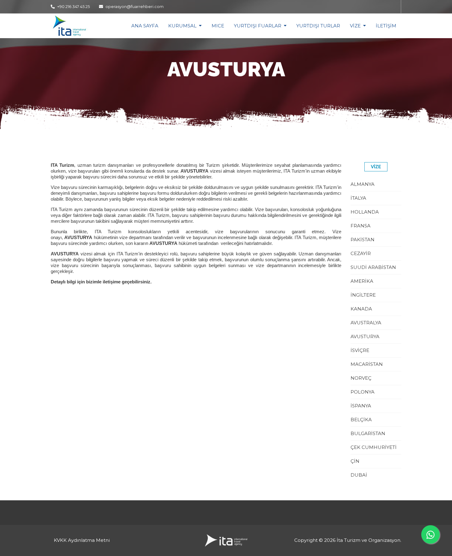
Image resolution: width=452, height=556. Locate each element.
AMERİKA (362, 281)
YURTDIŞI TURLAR (318, 26)
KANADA (361, 309)
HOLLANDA (365, 212)
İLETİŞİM (386, 26)
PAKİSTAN (363, 239)
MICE (218, 26)
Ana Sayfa (144, 26)
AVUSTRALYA (366, 323)
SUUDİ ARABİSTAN (373, 267)
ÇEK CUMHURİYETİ (374, 447)
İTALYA (358, 198)
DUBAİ (359, 475)
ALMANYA (363, 184)
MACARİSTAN (367, 364)
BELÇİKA (361, 419)
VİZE (355, 26)
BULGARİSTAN (368, 433)
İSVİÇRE (360, 350)
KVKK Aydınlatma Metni (82, 540)
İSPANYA (361, 406)
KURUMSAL (182, 26)
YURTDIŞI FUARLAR (257, 26)
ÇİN (355, 461)
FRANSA (361, 226)
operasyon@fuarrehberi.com (134, 6)
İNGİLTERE (363, 295)
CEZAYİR (361, 253)
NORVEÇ (361, 378)
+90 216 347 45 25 (73, 6)
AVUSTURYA (365, 336)
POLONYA (363, 392)
